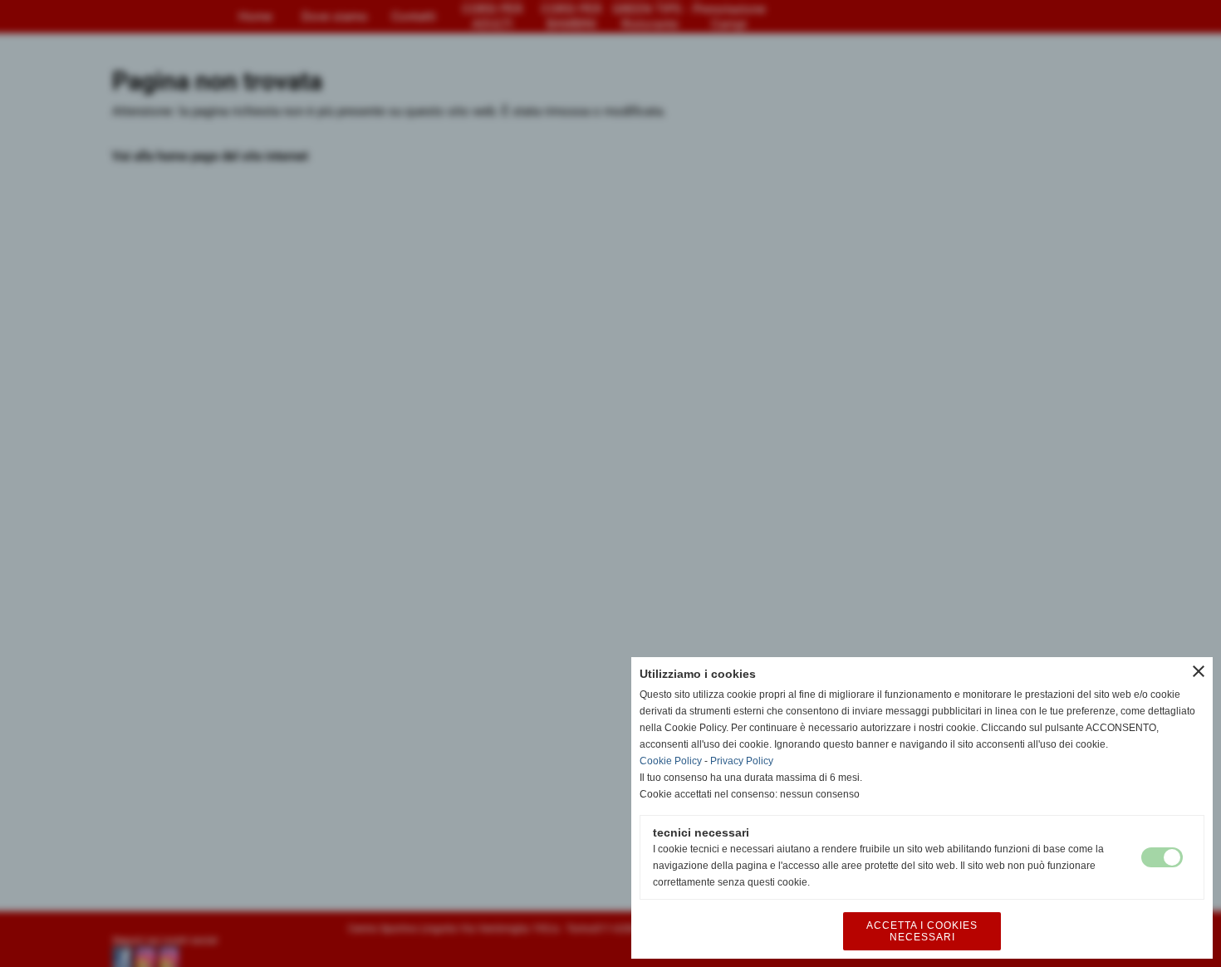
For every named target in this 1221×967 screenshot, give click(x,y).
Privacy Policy (741, 761)
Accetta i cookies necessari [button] (922, 931)
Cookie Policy (671, 761)
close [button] (1199, 671)
